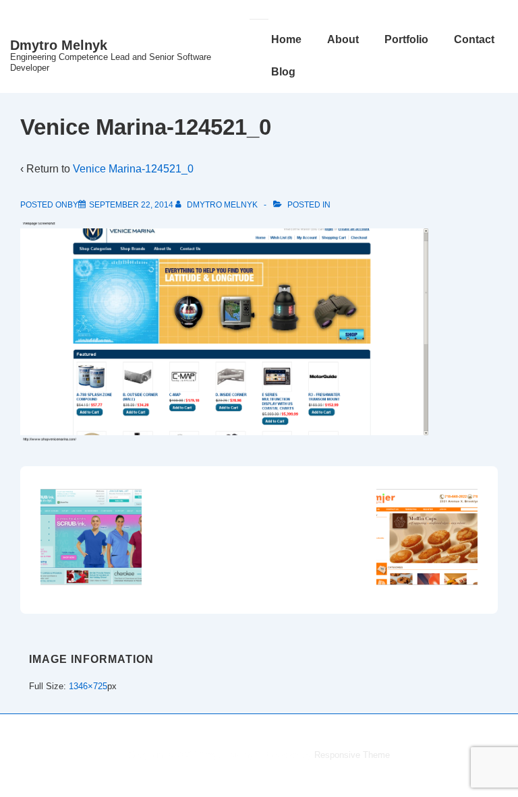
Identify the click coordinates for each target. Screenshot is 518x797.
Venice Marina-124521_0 (133, 168)
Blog (283, 71)
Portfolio (406, 39)
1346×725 (88, 686)
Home (286, 39)
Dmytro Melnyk (58, 45)
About (343, 39)
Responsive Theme (352, 755)
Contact (474, 39)
